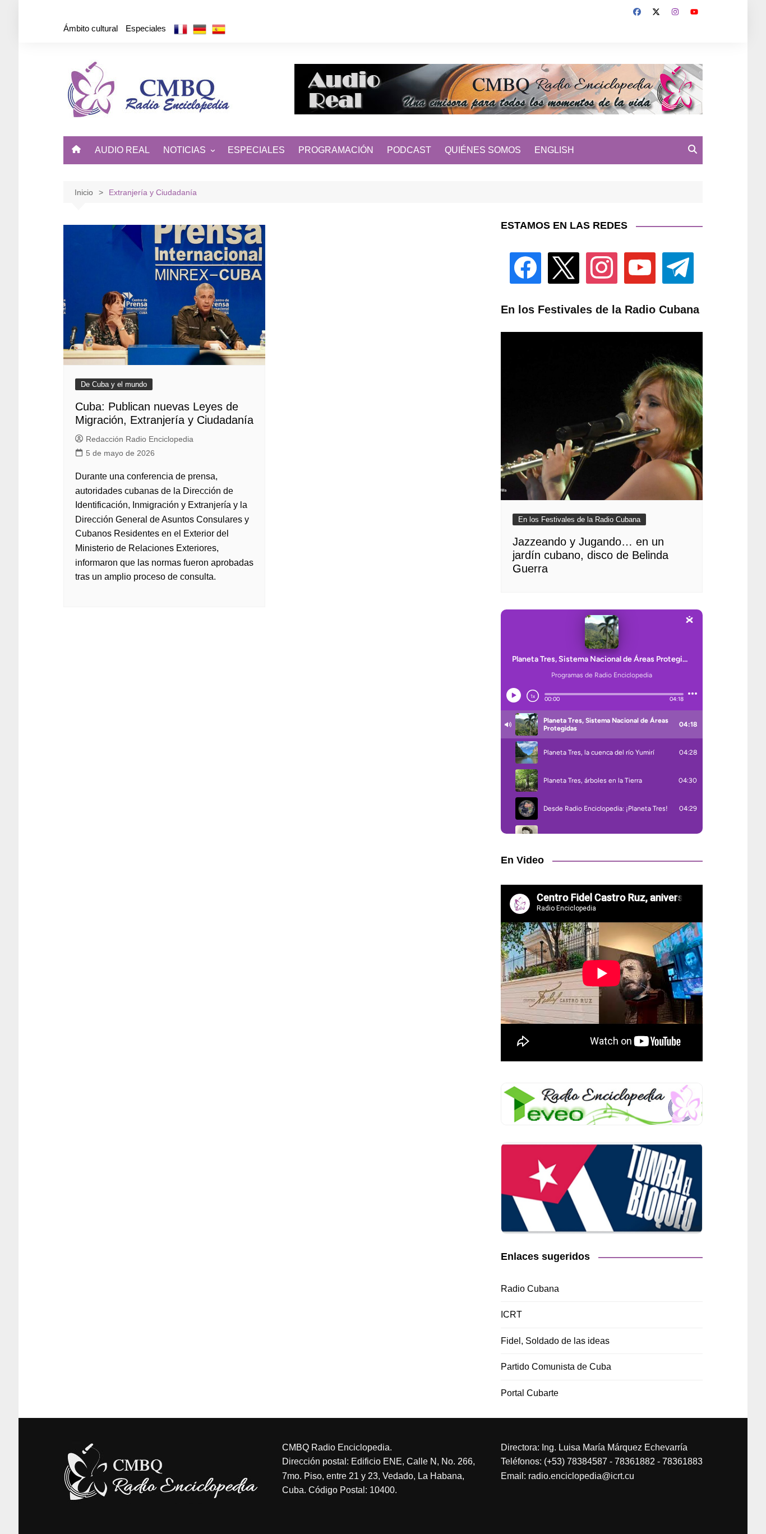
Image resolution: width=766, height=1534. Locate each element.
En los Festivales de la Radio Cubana (579, 519)
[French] (180, 28)
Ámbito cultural (90, 28)
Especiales (146, 28)
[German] (199, 28)
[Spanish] (218, 28)
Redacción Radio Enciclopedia (139, 439)
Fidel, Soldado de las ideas (555, 1341)
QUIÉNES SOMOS (483, 150)
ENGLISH (554, 150)
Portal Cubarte (530, 1393)
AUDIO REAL (122, 150)
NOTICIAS (184, 150)
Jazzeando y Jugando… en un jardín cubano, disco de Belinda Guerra (590, 555)
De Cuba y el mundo (114, 384)
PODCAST (409, 150)
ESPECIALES (256, 150)
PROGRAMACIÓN (335, 150)
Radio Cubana (530, 1288)
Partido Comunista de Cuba (556, 1366)
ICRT (511, 1314)
